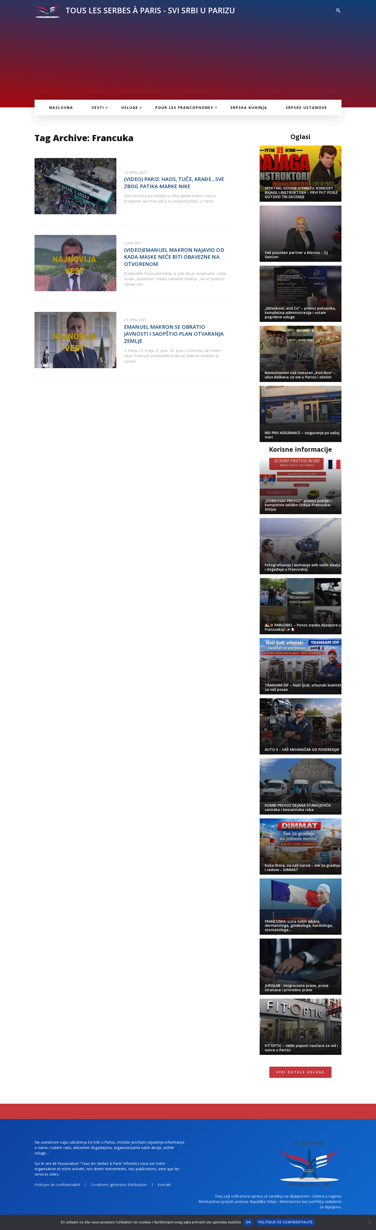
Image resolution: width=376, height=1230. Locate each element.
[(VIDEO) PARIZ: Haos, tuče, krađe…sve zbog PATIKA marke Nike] (75, 186)
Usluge (129, 107)
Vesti (98, 107)
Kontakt (164, 1184)
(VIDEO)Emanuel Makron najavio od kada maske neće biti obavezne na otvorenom (174, 256)
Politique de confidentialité (57, 1184)
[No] (369, 1222)
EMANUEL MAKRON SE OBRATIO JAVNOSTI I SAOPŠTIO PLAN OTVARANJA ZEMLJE (174, 333)
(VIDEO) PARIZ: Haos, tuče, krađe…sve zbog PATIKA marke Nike (174, 183)
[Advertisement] (188, 56)
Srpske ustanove (306, 107)
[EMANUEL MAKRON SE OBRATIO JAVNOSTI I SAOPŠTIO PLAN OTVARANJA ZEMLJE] (75, 340)
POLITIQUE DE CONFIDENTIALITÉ (285, 1222)
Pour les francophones (184, 107)
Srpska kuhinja (248, 107)
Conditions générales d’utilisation (119, 1184)
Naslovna (61, 107)
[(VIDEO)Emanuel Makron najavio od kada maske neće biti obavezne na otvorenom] (75, 263)
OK (248, 1222)
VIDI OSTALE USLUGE (300, 1072)
